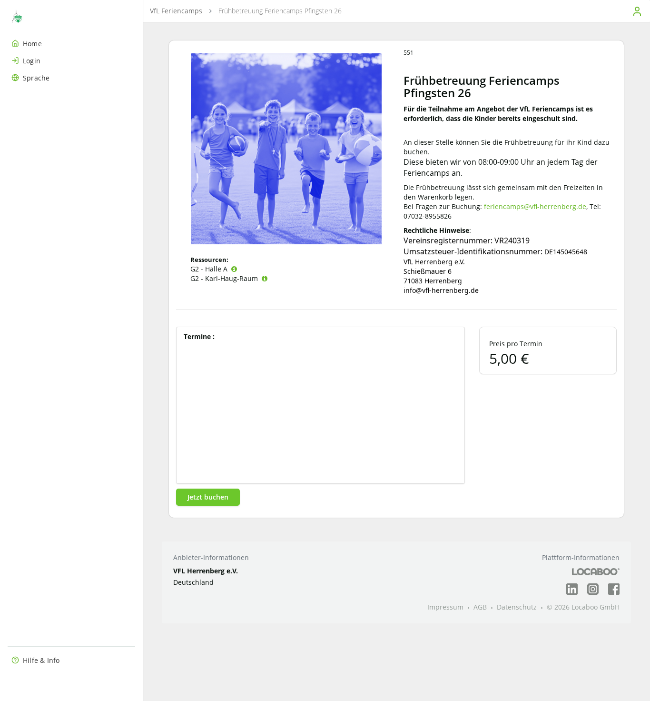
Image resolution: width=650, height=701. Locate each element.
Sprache (36, 77)
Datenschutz (517, 606)
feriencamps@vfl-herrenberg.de (535, 206)
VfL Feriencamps (176, 10)
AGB (480, 606)
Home (32, 43)
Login (31, 60)
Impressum (445, 606)
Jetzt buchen (207, 496)
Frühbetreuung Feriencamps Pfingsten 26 (280, 10)
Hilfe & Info (41, 660)
